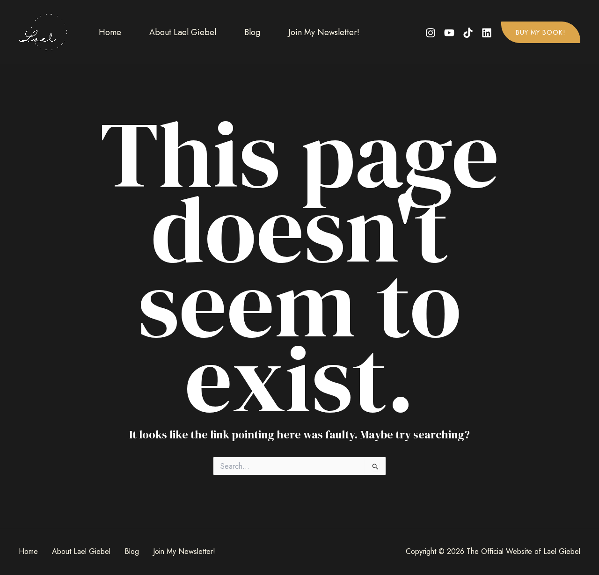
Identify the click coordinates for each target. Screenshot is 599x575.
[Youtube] (449, 33)
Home (110, 32)
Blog (252, 32)
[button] (540, 32)
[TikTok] (468, 33)
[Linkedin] (487, 33)
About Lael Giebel (182, 32)
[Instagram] (430, 33)
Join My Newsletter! (323, 32)
